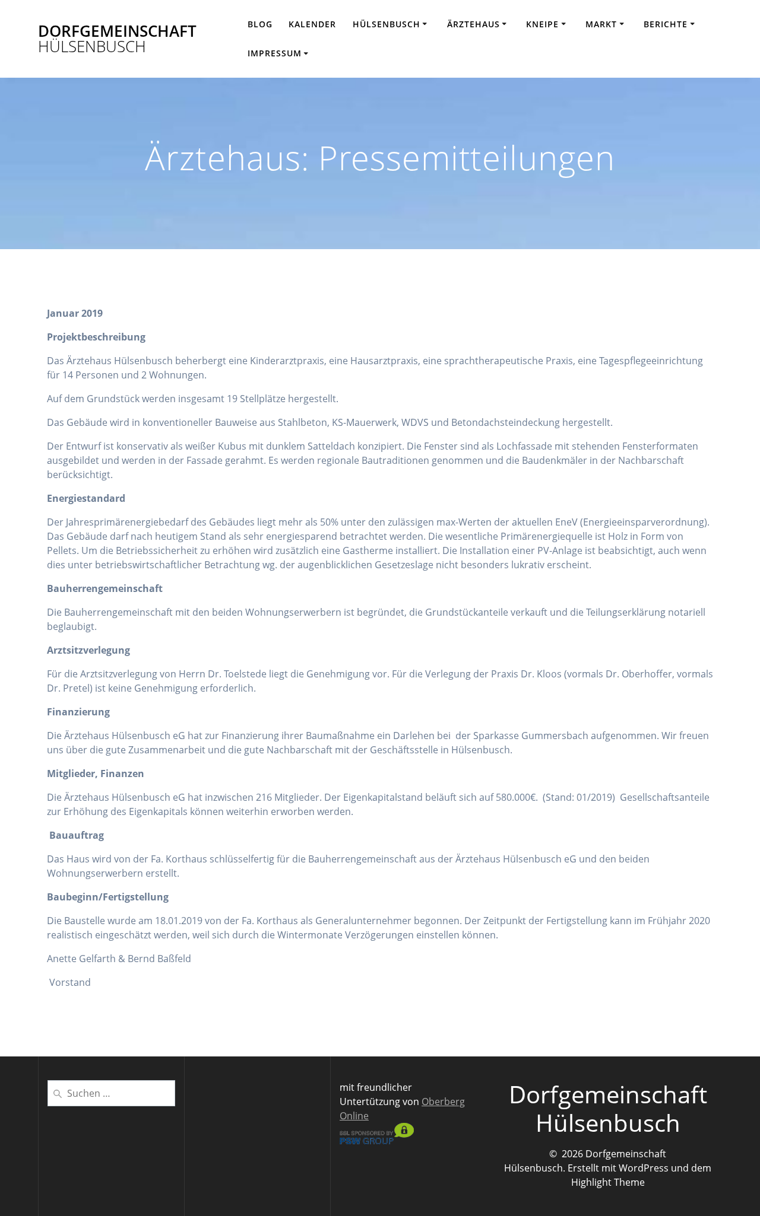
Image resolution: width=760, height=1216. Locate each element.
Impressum (275, 53)
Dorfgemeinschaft (117, 39)
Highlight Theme (608, 1182)
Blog (260, 24)
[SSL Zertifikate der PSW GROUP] (377, 1140)
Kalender (312, 24)
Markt (601, 24)
